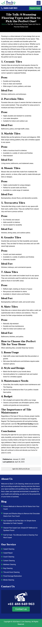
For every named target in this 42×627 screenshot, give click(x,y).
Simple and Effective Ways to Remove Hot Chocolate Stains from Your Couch (21, 515)
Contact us (21, 609)
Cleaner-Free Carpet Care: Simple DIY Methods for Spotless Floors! (20, 529)
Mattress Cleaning (9, 564)
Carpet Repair (8, 553)
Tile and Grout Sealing (25, 424)
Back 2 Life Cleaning (23, 622)
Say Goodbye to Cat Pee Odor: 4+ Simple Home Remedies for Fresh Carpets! (19, 522)
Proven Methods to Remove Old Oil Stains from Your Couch (21, 507)
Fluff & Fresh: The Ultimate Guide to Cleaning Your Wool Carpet (20, 536)
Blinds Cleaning (8, 580)
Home (4, 24)
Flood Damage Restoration (12, 576)
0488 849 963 (10, 8)
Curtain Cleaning (9, 561)
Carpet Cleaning (8, 549)
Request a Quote (35, 8)
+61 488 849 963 (21, 604)
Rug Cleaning (8, 568)
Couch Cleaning (8, 557)
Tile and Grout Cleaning (11, 572)
